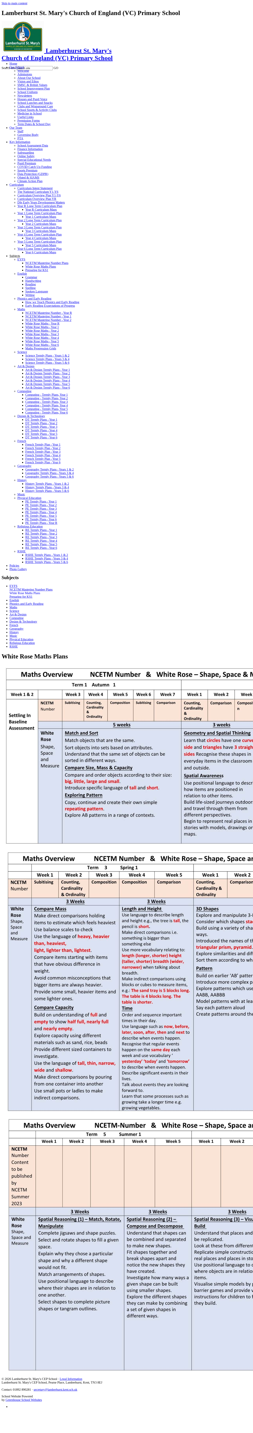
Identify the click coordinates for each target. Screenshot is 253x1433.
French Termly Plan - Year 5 (42, 458)
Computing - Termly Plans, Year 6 (46, 412)
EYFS (21, 259)
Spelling (30, 288)
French (21, 441)
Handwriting (33, 280)
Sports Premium (27, 170)
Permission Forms (28, 120)
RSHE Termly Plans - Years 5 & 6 (46, 562)
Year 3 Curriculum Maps (40, 231)
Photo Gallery (18, 569)
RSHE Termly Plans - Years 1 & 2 (46, 555)
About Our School (29, 78)
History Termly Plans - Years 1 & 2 (47, 483)
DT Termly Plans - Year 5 (41, 434)
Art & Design (25, 366)
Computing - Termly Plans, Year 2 (46, 398)
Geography (24, 466)
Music (21, 494)
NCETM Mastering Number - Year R (48, 312)
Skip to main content (14, 3)
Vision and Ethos (28, 81)
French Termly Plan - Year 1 (42, 444)
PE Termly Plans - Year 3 (41, 508)
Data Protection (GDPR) (32, 174)
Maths (21, 309)
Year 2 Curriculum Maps (40, 223)
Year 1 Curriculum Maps (40, 216)
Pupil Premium (26, 163)
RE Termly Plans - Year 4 (41, 540)
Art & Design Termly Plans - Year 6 (47, 387)
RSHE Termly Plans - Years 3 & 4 (46, 558)
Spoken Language (36, 291)
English (22, 273)
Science (22, 352)
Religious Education (30, 526)
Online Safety (26, 156)
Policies (14, 565)
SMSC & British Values (32, 85)
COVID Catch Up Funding (34, 167)
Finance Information (30, 149)
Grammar (31, 277)
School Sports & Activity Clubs (37, 110)
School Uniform (27, 92)
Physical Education (29, 498)
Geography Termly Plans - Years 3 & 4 (49, 473)
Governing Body (28, 134)
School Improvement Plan (33, 88)
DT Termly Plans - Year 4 (41, 430)
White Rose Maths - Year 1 (42, 327)
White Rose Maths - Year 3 (42, 334)
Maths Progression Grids (40, 348)
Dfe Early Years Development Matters (41, 202)
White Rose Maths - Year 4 (42, 337)
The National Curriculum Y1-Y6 (37, 191)
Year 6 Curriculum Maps (40, 252)
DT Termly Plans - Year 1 (41, 419)
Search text (8, 68)
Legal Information (71, 1379)
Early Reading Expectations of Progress (50, 305)
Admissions (24, 74)
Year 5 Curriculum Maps (40, 245)
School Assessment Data (32, 145)
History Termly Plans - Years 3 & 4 (47, 487)
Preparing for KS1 (36, 270)
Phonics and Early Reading (34, 298)
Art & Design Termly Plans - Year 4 (47, 380)
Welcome (23, 70)
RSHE (21, 551)
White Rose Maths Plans (40, 266)
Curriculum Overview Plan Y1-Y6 (39, 195)
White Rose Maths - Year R (42, 323)
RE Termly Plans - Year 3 (41, 537)
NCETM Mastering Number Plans (46, 263)
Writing (30, 295)
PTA (20, 138)
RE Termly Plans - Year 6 (41, 547)
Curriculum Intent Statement (35, 188)
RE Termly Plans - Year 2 (41, 533)
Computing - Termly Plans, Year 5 (46, 409)
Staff (20, 131)
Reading (30, 284)
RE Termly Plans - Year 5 (41, 544)
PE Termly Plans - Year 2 (41, 505)
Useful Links (25, 117)
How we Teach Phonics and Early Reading (52, 302)
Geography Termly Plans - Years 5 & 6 (49, 476)
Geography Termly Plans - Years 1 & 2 (49, 469)
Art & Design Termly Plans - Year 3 (47, 377)
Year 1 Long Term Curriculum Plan (39, 213)
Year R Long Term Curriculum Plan (39, 206)
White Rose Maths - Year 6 (42, 345)
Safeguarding (25, 152)
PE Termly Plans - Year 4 (41, 512)
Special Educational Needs (34, 159)
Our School (16, 67)
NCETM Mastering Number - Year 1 (48, 316)
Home (13, 63)
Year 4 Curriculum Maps (40, 238)
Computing (24, 391)
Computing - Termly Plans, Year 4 (46, 405)
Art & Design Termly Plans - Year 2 (47, 373)
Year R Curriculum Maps (41, 209)
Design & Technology (31, 416)
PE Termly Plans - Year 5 (41, 515)
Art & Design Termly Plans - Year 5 (47, 384)
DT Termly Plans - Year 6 (41, 437)
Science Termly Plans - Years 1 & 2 (47, 355)
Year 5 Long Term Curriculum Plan (39, 241)
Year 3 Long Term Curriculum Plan (39, 227)
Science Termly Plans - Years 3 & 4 (47, 359)
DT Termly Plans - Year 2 (41, 423)
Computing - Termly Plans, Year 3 (46, 401)
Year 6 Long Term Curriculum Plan (39, 248)
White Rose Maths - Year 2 (42, 330)
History (22, 480)
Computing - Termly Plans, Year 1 (46, 394)
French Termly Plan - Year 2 (42, 448)
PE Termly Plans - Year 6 (41, 519)
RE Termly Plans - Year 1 (41, 530)
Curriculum (16, 184)
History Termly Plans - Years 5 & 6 (47, 491)
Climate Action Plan (29, 181)
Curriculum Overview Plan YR (36, 199)
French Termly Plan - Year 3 (42, 451)
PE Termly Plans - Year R (41, 523)
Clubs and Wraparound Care (35, 106)
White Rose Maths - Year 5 (42, 341)
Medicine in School (29, 113)
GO (56, 68)
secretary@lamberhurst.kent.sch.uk (55, 1389)
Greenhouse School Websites (24, 1400)
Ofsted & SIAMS (28, 177)
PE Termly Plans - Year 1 (41, 501)
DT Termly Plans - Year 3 (41, 426)
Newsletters (24, 95)
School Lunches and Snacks (35, 102)
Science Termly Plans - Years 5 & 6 (47, 362)
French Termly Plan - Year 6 (42, 462)
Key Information (19, 142)
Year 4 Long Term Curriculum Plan (39, 234)
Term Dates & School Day (34, 124)
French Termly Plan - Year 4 (42, 455)
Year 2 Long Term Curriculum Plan (39, 220)
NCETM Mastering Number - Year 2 (48, 320)
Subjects (14, 256)
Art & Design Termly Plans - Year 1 (47, 369)
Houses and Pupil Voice (32, 99)
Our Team (15, 127)
